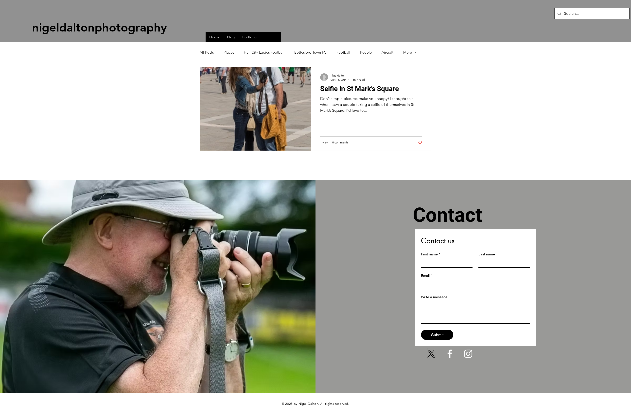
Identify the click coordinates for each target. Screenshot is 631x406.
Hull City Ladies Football (264, 52)
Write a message (434, 297)
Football (343, 52)
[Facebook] (449, 353)
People (366, 52)
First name (430, 254)
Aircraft (387, 52)
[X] (431, 353)
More (407, 52)
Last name (486, 254)
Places (229, 52)
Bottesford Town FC (310, 52)
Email (426, 276)
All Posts (207, 52)
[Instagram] (468, 353)
